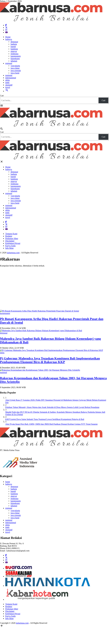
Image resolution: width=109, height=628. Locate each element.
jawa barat (15, 73)
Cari (2, 95)
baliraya (8, 39)
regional (8, 63)
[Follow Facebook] (6, 25)
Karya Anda (10, 246)
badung (14, 44)
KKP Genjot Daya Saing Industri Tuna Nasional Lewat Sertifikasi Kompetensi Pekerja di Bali (44, 419)
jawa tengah (16, 70)
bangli (13, 46)
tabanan (14, 61)
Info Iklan (9, 248)
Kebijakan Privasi (12, 243)
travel (7, 87)
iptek (7, 82)
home (7, 482)
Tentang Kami (11, 234)
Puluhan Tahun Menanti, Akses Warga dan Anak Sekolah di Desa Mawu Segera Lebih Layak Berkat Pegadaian (52, 407)
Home (8, 37)
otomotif (8, 85)
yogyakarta (15, 66)
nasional (8, 75)
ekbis (7, 80)
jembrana (14, 54)
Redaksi (8, 236)
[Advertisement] (54, 287)
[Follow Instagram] (6, 30)
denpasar (14, 42)
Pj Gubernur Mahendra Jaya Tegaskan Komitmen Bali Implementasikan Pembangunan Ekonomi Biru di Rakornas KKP (50, 360)
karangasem (16, 56)
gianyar (14, 51)
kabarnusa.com (13, 252)
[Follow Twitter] (6, 27)
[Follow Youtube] (6, 32)
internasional (10, 78)
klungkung (15, 58)
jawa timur (15, 68)
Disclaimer (9, 241)
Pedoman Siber (11, 238)
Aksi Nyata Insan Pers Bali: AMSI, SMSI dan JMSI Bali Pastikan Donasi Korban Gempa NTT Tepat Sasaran (51, 424)
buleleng (14, 49)
